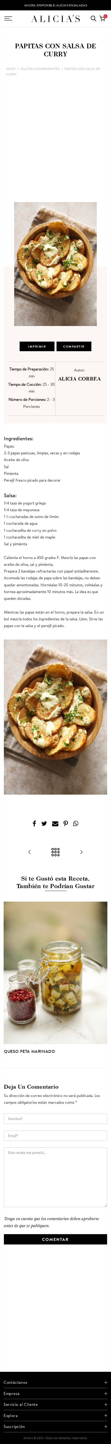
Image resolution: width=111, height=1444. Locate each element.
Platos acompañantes (40, 68)
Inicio (11, 68)
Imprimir (37, 346)
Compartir (74, 346)
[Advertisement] (55, 139)
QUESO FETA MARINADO (29, 1051)
